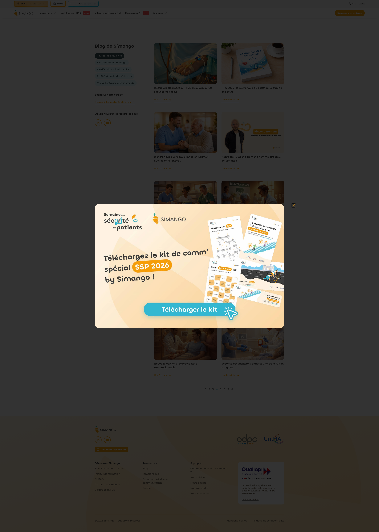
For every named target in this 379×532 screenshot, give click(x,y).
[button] (294, 205)
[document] (189, 266)
